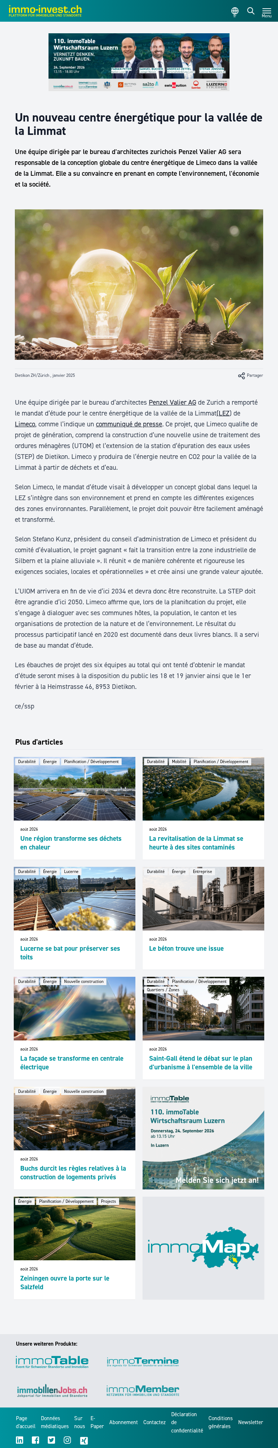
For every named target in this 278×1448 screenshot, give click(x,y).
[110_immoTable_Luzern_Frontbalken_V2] (139, 62)
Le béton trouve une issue (186, 948)
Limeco (25, 424)
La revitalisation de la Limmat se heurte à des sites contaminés (196, 843)
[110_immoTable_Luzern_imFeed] (203, 1138)
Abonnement (123, 1422)
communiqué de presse (129, 424)
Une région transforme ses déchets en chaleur (71, 843)
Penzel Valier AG (172, 402)
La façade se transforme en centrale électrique (71, 1063)
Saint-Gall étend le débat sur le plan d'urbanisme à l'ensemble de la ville (200, 1063)
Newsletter (250, 1422)
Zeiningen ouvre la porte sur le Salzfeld (64, 1282)
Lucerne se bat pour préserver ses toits (70, 953)
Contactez (154, 1422)
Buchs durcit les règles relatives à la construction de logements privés (73, 1172)
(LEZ (222, 413)
